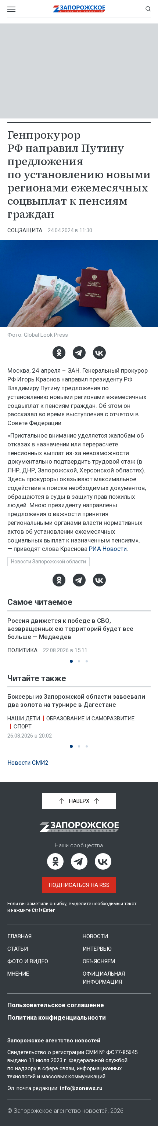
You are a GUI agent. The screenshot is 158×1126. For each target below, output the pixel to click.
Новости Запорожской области (48, 561)
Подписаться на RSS (79, 885)
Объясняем (99, 961)
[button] (71, 661)
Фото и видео (27, 961)
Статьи (17, 949)
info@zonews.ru (81, 1088)
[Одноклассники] (59, 352)
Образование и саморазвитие (90, 718)
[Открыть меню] (11, 8)
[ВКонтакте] (99, 352)
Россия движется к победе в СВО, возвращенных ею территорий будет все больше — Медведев (70, 628)
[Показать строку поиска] (148, 8)
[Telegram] (79, 352)
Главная (19, 936)
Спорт (23, 726)
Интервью (97, 949)
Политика (22, 650)
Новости (95, 936)
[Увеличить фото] (79, 283)
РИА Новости (108, 548)
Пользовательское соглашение (55, 1005)
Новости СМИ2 (28, 762)
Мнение (18, 973)
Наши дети (23, 718)
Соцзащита (24, 230)
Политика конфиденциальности (56, 1017)
